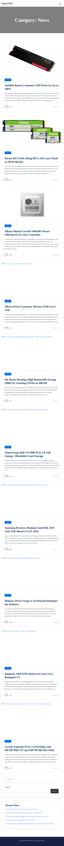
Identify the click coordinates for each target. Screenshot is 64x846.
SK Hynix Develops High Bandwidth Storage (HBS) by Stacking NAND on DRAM (29, 824)
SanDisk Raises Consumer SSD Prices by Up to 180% (21, 809)
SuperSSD (6, 3)
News (8, 79)
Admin (10, 106)
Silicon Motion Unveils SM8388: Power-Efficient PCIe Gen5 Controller (27, 816)
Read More (56, 107)
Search (8, 787)
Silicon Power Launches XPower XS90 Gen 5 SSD (20, 820)
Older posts (10, 779)
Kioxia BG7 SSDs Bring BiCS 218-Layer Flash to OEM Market (24, 813)
